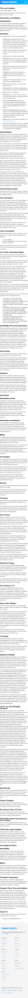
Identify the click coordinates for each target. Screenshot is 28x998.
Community (3, 977)
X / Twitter (9, 990)
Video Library (18, 963)
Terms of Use (11, 992)
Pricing (2, 940)
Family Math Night (5, 974)
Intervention (17, 946)
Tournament (17, 954)
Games (16, 952)
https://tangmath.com (8, 121)
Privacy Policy (4, 992)
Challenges (3, 968)
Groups (16, 957)
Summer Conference (19, 968)
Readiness (17, 943)
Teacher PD (17, 965)
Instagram (14, 990)
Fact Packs (3, 954)
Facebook (3, 990)
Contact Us (3, 979)
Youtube (20, 990)
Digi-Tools (3, 957)
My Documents (4, 952)
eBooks (3, 965)
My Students (4, 943)
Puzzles (3, 963)
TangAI (2, 946)
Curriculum (17, 940)
